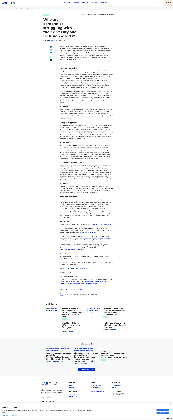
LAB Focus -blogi (74, 396)
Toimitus (104, 3)
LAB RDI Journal (74, 387)
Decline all (162, 412)
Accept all (162, 410)
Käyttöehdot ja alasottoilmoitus (95, 388)
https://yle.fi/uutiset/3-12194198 (103, 224)
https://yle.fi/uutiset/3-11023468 (86, 232)
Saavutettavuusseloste (97, 391)
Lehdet (76, 3)
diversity (73, 289)
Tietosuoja (115, 394)
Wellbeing (83, 363)
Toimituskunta (116, 385)
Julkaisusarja (73, 394)
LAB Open (4, 8)
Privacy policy (14, 415)
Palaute (114, 387)
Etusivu (67, 3)
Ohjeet (94, 3)
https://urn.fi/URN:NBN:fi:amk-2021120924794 (73, 249)
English (168, 3)
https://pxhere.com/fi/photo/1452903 (77, 268)
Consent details (5, 415)
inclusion (81, 289)
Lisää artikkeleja (86, 369)
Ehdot (120, 394)
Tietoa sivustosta (96, 385)
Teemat (85, 3)
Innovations (49, 40)
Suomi (43, 397)
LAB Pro (10, 8)
